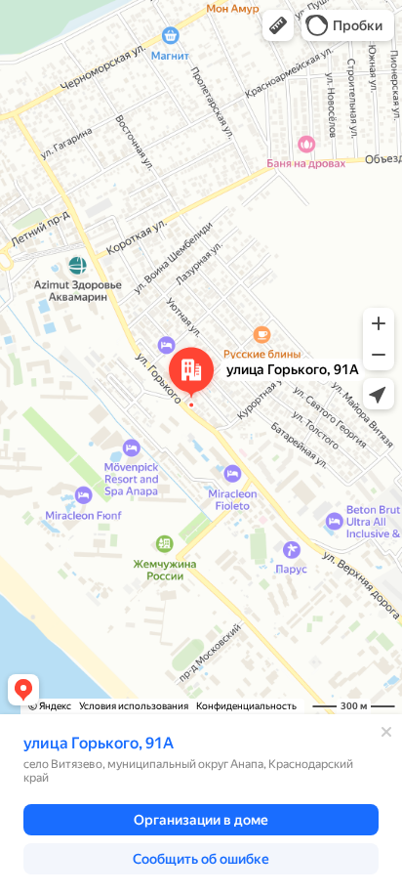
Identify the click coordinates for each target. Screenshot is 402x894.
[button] (278, 25)
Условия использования (133, 706)
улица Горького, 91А (98, 743)
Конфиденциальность (246, 706)
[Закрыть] (386, 732)
